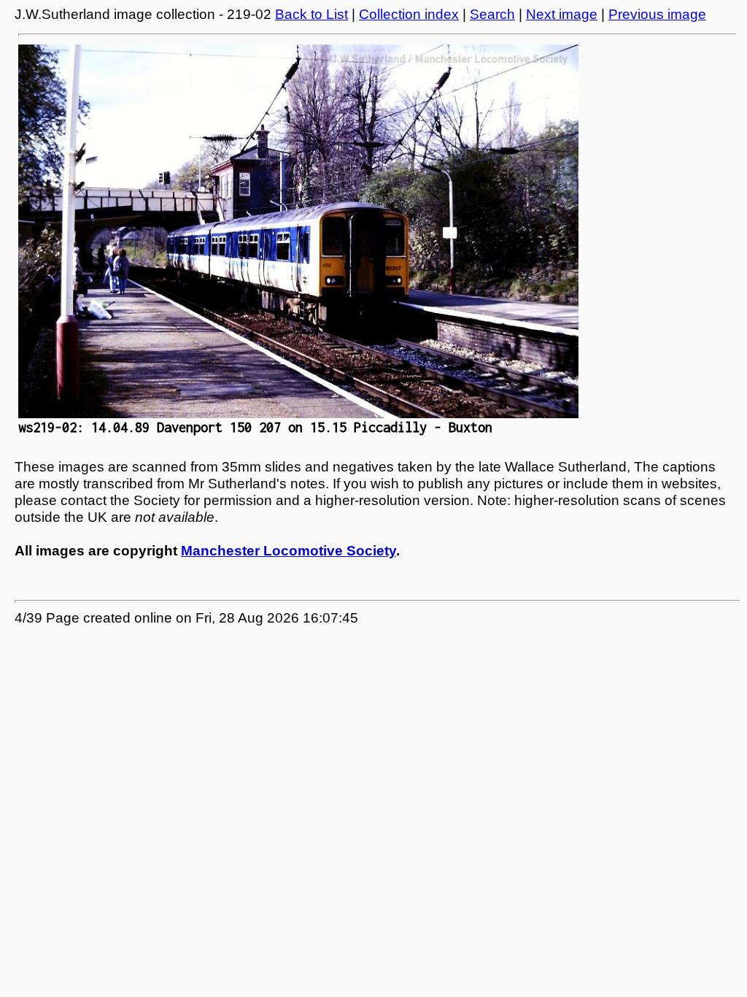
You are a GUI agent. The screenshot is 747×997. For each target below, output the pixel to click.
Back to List (311, 14)
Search (492, 14)
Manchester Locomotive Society (288, 550)
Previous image (657, 14)
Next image (561, 14)
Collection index (409, 14)
